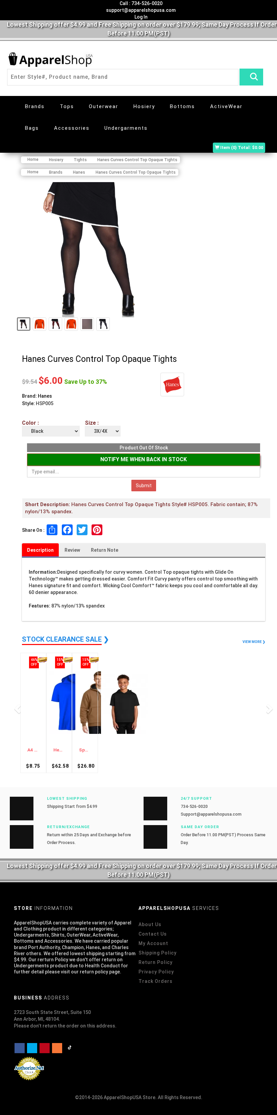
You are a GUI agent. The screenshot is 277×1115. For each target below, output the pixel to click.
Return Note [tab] (104, 550)
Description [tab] (40, 550)
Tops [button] (67, 106)
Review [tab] (72, 550)
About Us (149, 924)
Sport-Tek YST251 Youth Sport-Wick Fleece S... (85, 749)
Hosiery (144, 106)
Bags (32, 128)
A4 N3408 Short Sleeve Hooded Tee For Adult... (33, 749)
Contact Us (152, 934)
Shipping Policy (157, 953)
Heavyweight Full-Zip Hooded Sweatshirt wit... (59, 749)
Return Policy (155, 962)
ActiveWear (226, 106)
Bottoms (182, 106)
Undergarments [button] (126, 128)
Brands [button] (35, 106)
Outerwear (103, 106)
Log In (140, 17)
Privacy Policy (156, 971)
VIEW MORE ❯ (254, 642)
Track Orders (155, 981)
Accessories (72, 128)
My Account (153, 943)
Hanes (45, 396)
